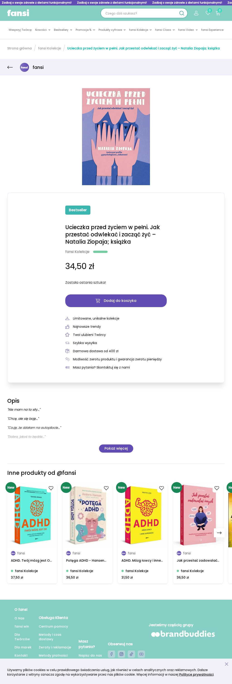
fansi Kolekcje (138, 30)
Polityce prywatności (196, 674)
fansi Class (163, 30)
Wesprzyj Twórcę (20, 30)
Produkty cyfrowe (110, 30)
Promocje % (83, 30)
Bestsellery (61, 30)
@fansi (66, 473)
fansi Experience (212, 30)
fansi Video (186, 30)
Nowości (41, 30)
